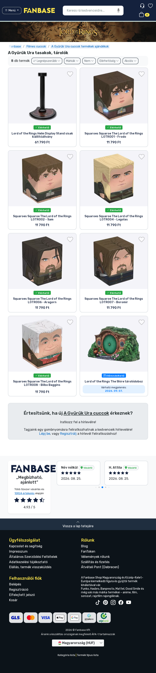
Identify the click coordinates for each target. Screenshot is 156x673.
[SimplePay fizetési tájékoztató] (89, 617)
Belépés (15, 584)
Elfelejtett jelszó (22, 595)
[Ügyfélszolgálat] (143, 6)
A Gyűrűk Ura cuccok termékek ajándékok (80, 46)
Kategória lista (66, 655)
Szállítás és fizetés (95, 562)
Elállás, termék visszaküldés (30, 567)
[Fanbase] (39, 10)
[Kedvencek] (150, 6)
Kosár (13, 600)
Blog (84, 546)
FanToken (88, 551)
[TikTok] (97, 602)
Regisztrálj (68, 434)
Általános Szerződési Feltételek (33, 557)
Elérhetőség (108, 61)
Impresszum (18, 551)
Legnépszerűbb (46, 61)
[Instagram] (113, 602)
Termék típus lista (88, 655)
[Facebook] (120, 602)
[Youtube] (128, 602)
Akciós (129, 61)
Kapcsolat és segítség (25, 546)
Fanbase (15, 46)
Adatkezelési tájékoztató (28, 562)
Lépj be (44, 434)
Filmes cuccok (36, 46)
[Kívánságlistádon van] (70, 74)
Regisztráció (18, 589)
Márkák (71, 61)
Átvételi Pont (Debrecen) (100, 567)
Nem (87, 61)
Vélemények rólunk (95, 557)
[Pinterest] (105, 602)
